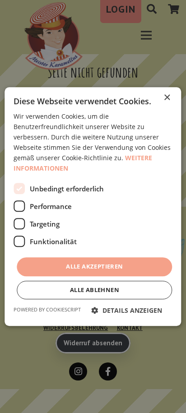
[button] (127, 310)
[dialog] (93, 206)
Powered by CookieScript (47, 309)
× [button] (166, 97)
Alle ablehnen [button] (94, 290)
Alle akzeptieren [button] (94, 267)
